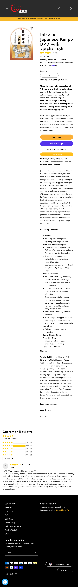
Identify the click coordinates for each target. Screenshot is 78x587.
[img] (15, 464)
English (64, 570)
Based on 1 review (10, 438)
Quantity (43, 71)
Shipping (43, 59)
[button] (7, 8)
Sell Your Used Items (13, 526)
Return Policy (10, 522)
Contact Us (9, 511)
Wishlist (8, 534)
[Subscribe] (35, 553)
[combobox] (59, 9)
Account (8, 507)
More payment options (56, 149)
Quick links (10, 503)
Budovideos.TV (48, 503)
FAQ (6, 515)
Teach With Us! (11, 530)
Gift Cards (9, 519)
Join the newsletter (14, 540)
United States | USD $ (61, 564)
